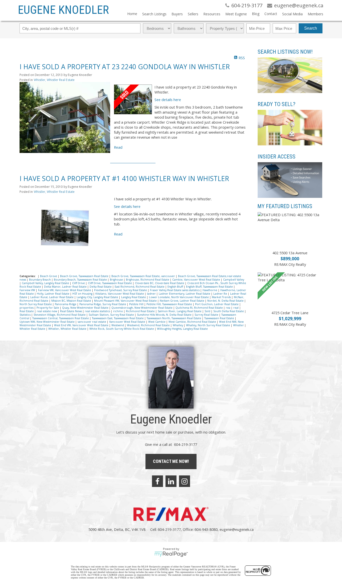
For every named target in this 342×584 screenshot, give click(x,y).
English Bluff (175, 286)
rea (228, 307)
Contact (270, 13)
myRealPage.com (171, 554)
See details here (167, 99)
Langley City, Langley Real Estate (98, 297)
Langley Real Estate (134, 297)
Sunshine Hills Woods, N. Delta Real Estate (164, 314)
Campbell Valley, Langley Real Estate (46, 283)
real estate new (47, 311)
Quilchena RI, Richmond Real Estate (200, 307)
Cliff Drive (79, 283)
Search (310, 28)
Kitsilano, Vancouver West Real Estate (120, 293)
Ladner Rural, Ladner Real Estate (52, 297)
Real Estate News (71, 311)
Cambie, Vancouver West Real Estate (196, 279)
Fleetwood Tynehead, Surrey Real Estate (121, 290)
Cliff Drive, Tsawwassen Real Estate (110, 283)
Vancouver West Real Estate (127, 321)
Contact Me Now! (171, 461)
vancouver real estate (92, 321)
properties (27, 307)
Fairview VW (28, 290)
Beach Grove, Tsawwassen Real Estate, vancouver (143, 276)
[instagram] (184, 481)
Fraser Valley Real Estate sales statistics (175, 290)
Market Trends (222, 297)
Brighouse (117, 279)
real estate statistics (98, 311)
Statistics (25, 314)
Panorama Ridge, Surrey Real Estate (103, 304)
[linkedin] (171, 481)
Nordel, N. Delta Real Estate (225, 300)
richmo (118, 311)
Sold (208, 311)
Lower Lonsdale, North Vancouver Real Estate (179, 297)
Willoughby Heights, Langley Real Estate (182, 328)
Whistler (239, 325)
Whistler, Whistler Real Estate (54, 80)
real (236, 307)
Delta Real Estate (101, 286)
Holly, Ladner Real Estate (53, 293)
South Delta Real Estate (229, 311)
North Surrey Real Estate (36, 304)
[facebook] (157, 481)
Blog (255, 13)
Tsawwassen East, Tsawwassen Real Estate (118, 318)
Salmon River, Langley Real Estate (180, 311)
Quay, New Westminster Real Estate (85, 307)
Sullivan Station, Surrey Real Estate (112, 314)
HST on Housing (82, 293)
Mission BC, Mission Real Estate (71, 300)
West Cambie (157, 321)
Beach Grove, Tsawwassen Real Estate (84, 276)
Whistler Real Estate (33, 328)
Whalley (178, 325)
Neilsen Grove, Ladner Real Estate (182, 300)
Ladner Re (220, 293)
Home (132, 13)
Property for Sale (48, 307)
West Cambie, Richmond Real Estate (192, 321)
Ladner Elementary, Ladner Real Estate (185, 293)
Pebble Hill (136, 304)
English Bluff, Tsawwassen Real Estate (210, 286)
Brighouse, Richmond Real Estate (148, 279)
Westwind (118, 325)
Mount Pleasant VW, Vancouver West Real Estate (125, 300)
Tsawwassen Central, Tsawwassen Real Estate (61, 318)
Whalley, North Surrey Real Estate (208, 325)
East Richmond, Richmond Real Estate (140, 286)
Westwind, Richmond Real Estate (148, 325)
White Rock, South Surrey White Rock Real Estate (122, 328)
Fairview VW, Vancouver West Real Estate (65, 290)
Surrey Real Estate (207, 314)
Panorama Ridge (66, 304)
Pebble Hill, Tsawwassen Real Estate (169, 304)
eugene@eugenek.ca (237, 529)
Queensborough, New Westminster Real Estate (142, 307)
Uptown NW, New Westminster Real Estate (47, 321)
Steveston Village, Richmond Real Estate (60, 314)
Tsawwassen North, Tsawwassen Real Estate (174, 318)
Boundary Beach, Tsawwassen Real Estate (81, 279)
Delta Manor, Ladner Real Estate (65, 286)
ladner (151, 293)
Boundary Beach (40, 279)
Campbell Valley (233, 279)
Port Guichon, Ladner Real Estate (217, 304)
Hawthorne (210, 290)
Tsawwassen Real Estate (219, 318)
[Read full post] (65, 117)
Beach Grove (49, 276)
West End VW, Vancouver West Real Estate (81, 325)
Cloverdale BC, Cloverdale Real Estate (160, 283)
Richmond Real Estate (140, 311)
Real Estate (27, 311)
